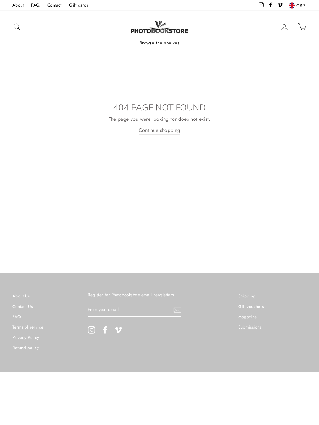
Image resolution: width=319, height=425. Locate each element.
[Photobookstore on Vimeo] (118, 330)
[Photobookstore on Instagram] (91, 330)
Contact (54, 5)
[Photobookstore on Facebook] (105, 330)
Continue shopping (159, 130)
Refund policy (25, 347)
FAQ (35, 5)
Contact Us (22, 306)
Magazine (247, 317)
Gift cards (78, 5)
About (18, 5)
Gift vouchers (251, 306)
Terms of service (27, 327)
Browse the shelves (159, 43)
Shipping (247, 296)
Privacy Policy (25, 337)
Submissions (249, 327)
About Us (21, 296)
